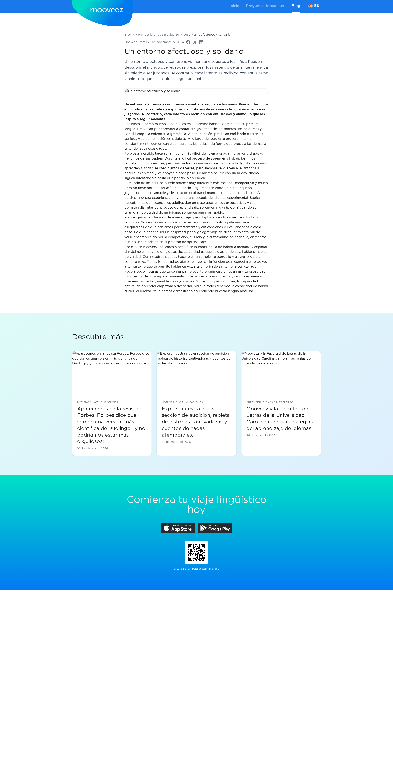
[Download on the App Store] (178, 528)
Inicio (234, 6)
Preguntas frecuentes (265, 6)
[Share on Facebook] (188, 42)
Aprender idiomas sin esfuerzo (157, 34)
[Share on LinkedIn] (201, 42)
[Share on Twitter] (195, 42)
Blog (296, 6)
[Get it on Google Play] (215, 528)
